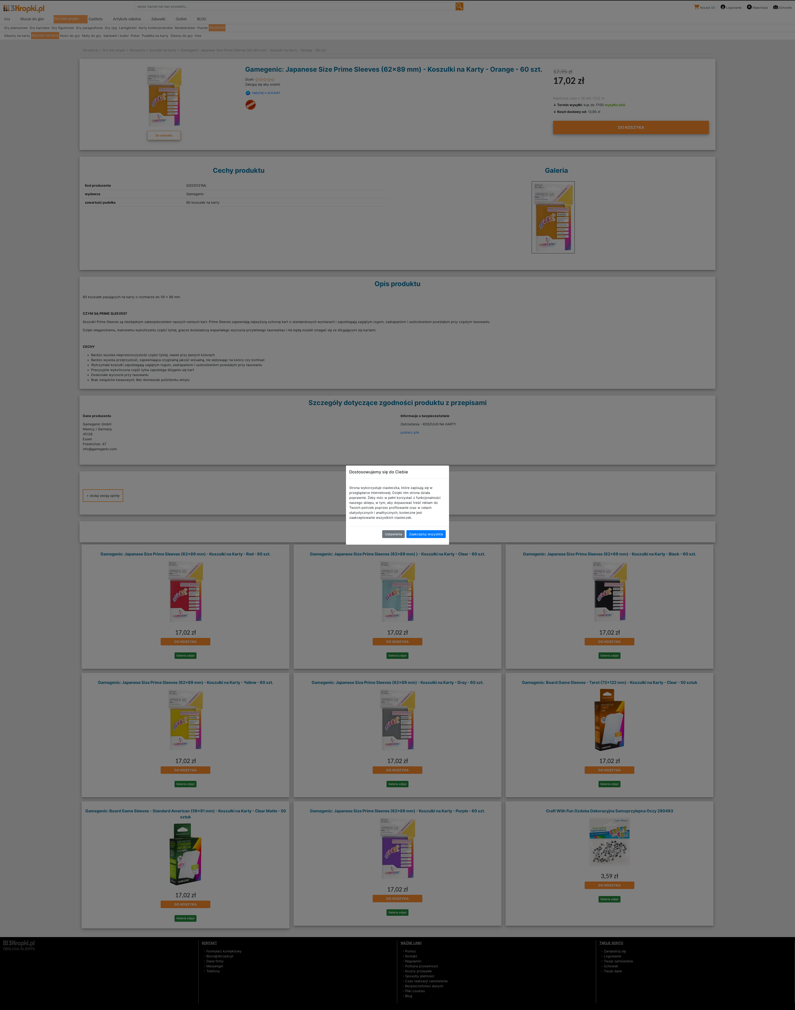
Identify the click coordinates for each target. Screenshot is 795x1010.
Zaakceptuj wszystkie (426, 534)
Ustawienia (393, 534)
